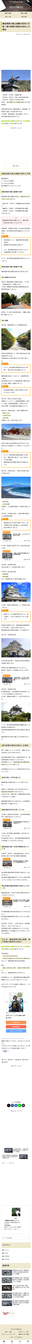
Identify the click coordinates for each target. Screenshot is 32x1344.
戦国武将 (19, 1059)
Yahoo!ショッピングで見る (16, 1030)
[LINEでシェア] (19, 1105)
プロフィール (23, 1331)
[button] (23, 1105)
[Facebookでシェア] (12, 1105)
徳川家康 (26, 1059)
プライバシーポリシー (8, 1334)
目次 (14, 165)
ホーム (8, 1331)
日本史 (4, 1059)
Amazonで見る (16, 1022)
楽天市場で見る (16, 1026)
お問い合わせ (23, 1334)
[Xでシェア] (8, 1105)
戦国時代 (11, 1059)
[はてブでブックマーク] (16, 1105)
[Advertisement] (16, 52)
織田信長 (5, 1062)
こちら (18, 1229)
